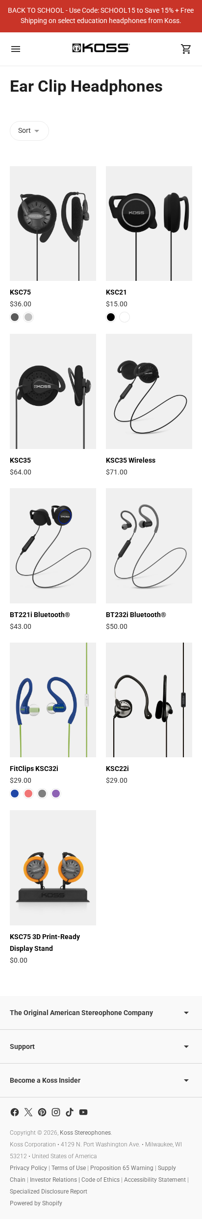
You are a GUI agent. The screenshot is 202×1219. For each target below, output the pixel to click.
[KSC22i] (149, 700)
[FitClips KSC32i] (53, 700)
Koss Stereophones (85, 1132)
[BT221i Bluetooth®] (53, 545)
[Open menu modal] (15, 49)
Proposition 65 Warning (121, 1168)
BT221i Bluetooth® (40, 615)
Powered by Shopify (36, 1203)
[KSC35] (53, 391)
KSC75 (20, 292)
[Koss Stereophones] (101, 48)
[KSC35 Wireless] (149, 391)
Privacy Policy (28, 1168)
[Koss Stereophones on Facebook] (15, 1112)
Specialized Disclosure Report (48, 1191)
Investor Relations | (55, 1179)
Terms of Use (68, 1168)
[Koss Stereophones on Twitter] (28, 1112)
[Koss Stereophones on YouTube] (83, 1112)
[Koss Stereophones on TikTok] (70, 1112)
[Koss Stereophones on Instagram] (56, 1112)
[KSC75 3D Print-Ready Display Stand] (53, 867)
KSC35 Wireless (130, 460)
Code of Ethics (100, 1179)
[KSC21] (149, 223)
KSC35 (20, 460)
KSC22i (117, 768)
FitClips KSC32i (34, 768)
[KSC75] (53, 223)
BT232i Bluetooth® (136, 615)
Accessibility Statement (155, 1179)
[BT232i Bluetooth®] (149, 545)
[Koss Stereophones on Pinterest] (42, 1112)
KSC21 (116, 292)
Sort (24, 130)
